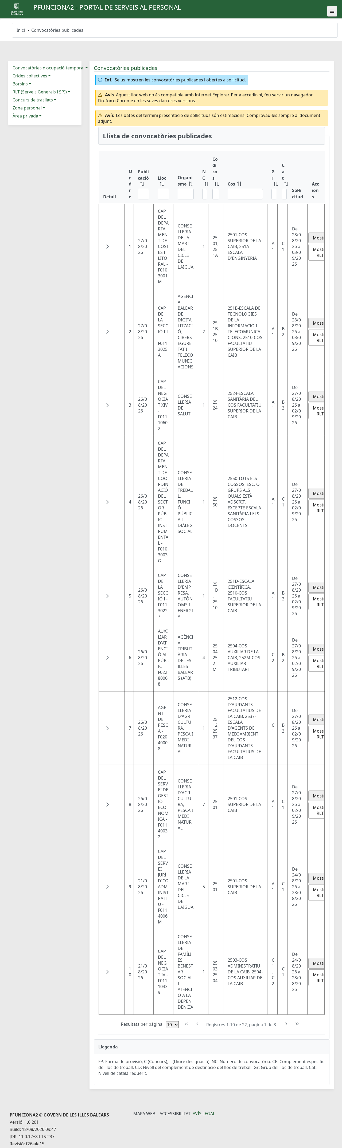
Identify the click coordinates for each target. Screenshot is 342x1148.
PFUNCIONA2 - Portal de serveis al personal (107, 7)
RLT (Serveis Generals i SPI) (40, 92)
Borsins (20, 84)
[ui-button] (332, 11)
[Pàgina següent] (286, 1024)
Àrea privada (25, 116)
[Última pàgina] (297, 1024)
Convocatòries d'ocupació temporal (48, 68)
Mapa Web (144, 1113)
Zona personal (27, 108)
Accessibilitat (175, 1113)
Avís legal (204, 1113)
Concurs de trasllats (33, 100)
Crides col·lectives (30, 76)
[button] (107, 246)
